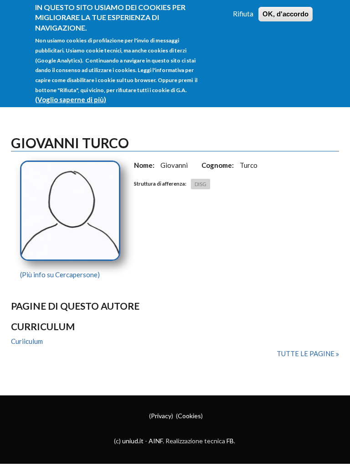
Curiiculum (27, 341)
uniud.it (133, 441)
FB (230, 441)
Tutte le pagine (306, 353)
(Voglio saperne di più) (70, 99)
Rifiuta (243, 14)
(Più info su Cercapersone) (60, 274)
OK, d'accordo (285, 14)
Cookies (189, 416)
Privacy (161, 416)
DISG (200, 184)
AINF (156, 441)
